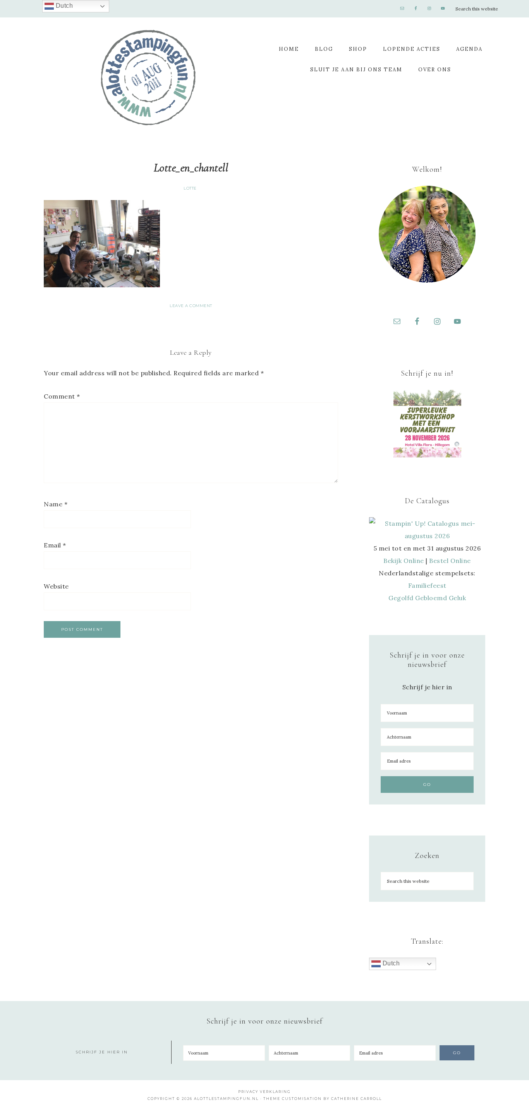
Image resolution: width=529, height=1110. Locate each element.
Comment (62, 396)
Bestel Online (450, 560)
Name (55, 504)
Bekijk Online (403, 560)
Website (56, 586)
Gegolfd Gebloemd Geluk (427, 598)
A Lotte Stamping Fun (148, 77)
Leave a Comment (191, 305)
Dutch (390, 963)
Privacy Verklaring (264, 1091)
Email (55, 545)
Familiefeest (427, 585)
